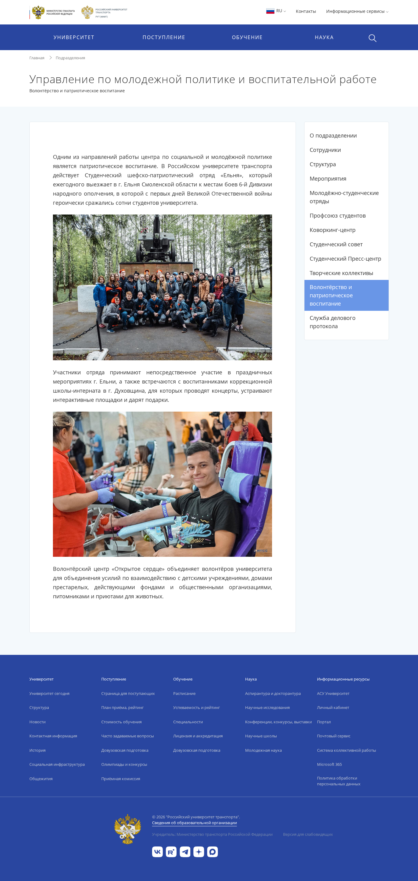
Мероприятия (328, 178)
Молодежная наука (263, 750)
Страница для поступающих (128, 693)
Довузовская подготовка (124, 750)
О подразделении (333, 135)
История (37, 750)
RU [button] (279, 10)
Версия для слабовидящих (308, 834)
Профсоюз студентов (338, 215)
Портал (324, 722)
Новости (37, 722)
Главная (36, 58)
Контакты (306, 11)
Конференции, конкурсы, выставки (278, 722)
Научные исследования (267, 707)
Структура (323, 164)
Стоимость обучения (121, 722)
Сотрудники (325, 149)
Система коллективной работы (346, 750)
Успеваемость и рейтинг (196, 707)
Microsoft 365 (329, 764)
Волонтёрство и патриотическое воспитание (331, 295)
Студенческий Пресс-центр (345, 258)
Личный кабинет (333, 707)
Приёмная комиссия (120, 778)
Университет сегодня (49, 693)
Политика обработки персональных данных (338, 781)
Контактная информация (53, 736)
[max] (212, 851)
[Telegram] (185, 851)
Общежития (41, 778)
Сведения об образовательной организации (194, 822)
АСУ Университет (333, 693)
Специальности (188, 722)
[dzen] (198, 851)
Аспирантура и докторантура (273, 693)
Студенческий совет (336, 244)
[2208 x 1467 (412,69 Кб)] (162, 483)
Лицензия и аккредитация (198, 736)
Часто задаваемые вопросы (127, 736)
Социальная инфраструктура (57, 764)
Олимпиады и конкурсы (124, 764)
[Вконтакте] (157, 851)
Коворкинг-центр (333, 229)
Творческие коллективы (341, 273)
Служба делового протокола (333, 322)
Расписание (184, 693)
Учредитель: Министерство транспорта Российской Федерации (212, 834)
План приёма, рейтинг (122, 707)
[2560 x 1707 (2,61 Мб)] (162, 286)
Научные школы (261, 736)
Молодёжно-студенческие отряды (344, 197)
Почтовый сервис (333, 736)
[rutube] (171, 851)
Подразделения (70, 58)
